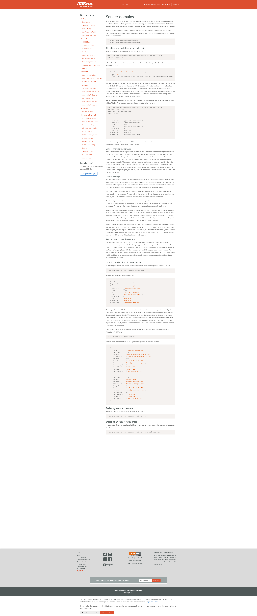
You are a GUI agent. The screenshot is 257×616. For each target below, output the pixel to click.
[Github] (110, 555)
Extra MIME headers (89, 82)
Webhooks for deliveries (90, 92)
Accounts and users (89, 118)
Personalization (87, 112)
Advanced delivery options (91, 65)
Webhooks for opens (89, 105)
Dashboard (86, 22)
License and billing (88, 145)
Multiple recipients (88, 55)
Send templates (87, 52)
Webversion (86, 158)
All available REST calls (90, 121)
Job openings (81, 568)
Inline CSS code (87, 141)
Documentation (149, 4)
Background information (89, 115)
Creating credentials (89, 75)
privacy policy (153, 602)
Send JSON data (87, 48)
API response (86, 68)
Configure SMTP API (89, 35)
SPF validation (87, 155)
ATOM (112, 565)
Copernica (166, 557)
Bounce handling (88, 125)
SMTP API (84, 72)
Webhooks (84, 85)
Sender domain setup (89, 25)
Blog (78, 555)
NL (123, 4)
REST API (84, 39)
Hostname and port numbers (92, 78)
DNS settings (86, 29)
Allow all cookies (107, 613)
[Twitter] (105, 555)
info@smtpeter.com (137, 563)
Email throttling (87, 138)
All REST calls (86, 42)
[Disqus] (140, 461)
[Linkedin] (105, 560)
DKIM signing (87, 131)
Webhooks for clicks (89, 98)
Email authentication (83, 559)
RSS (107, 565)
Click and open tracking (90, 128)
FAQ (78, 553)
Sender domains (87, 151)
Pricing (160, 4)
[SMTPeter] (134, 555)
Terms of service (82, 562)
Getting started (86, 19)
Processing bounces (89, 62)
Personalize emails (88, 58)
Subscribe (156, 580)
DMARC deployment (89, 135)
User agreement (82, 566)
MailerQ (131, 592)
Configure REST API (89, 32)
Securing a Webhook (89, 88)
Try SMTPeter (81, 571)
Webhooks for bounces (90, 95)
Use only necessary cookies (90, 613)
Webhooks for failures (89, 102)
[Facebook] (110, 560)
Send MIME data (88, 45)
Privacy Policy (81, 564)
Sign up (176, 4)
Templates (84, 108)
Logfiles (85, 148)
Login (167, 4)
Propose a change (89, 174)
